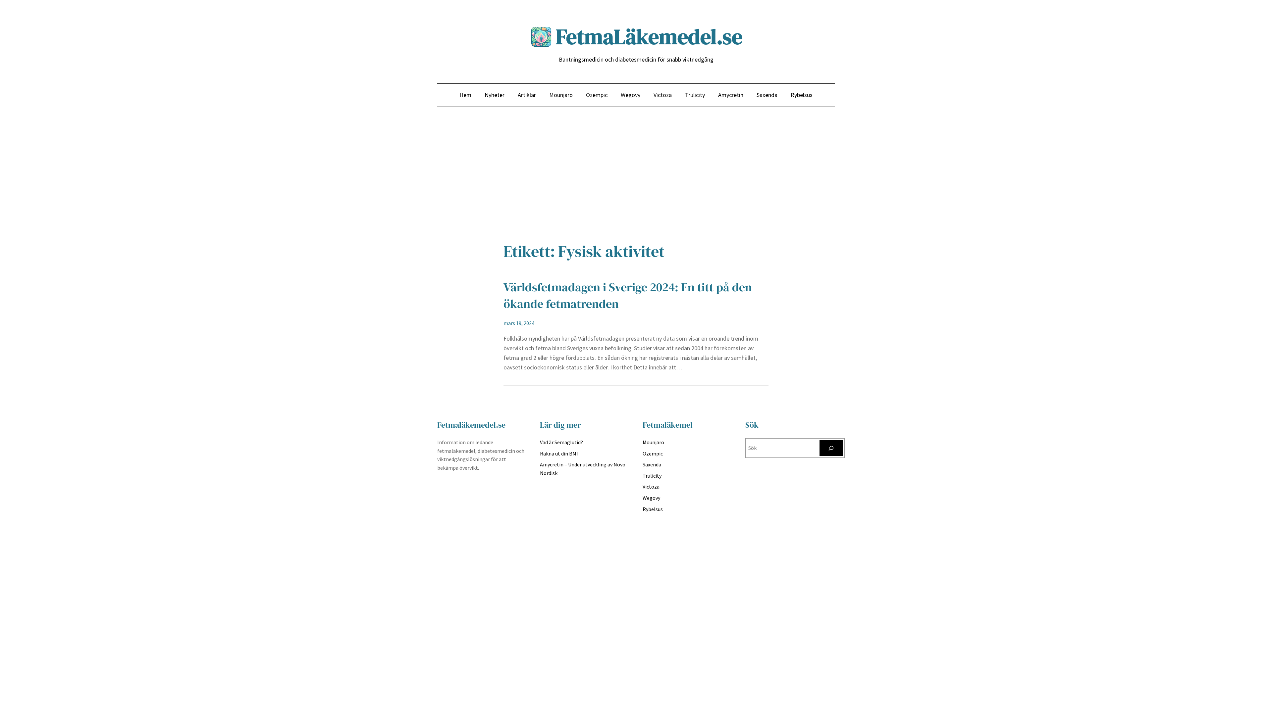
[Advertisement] (636, 177)
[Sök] (831, 448)
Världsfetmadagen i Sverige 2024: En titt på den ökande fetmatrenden (628, 295)
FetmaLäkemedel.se (649, 36)
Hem (465, 95)
